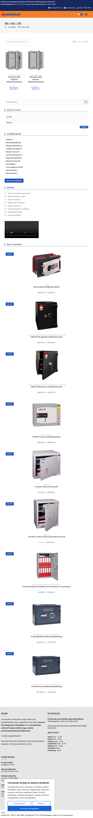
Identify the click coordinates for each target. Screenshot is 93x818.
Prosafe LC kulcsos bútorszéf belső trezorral (46, 537)
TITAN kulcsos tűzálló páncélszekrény (46, 686)
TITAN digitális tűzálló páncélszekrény (46, 636)
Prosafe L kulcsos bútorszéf (46, 487)
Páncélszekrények (13, 142)
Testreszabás (19, 803)
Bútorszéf (47, 485)
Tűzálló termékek (13, 149)
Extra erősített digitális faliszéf (47, 287)
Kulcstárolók (11, 170)
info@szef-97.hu (7, 765)
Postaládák (10, 164)
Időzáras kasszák (13, 161)
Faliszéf (46, 285)
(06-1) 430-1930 (19, 4)
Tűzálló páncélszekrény (49, 335)
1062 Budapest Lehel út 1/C (45, 2)
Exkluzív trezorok (12, 152)
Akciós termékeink (14, 181)
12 (78, 42)
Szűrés (84, 127)
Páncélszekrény (46, 435)
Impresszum (68, 815)
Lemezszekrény (56, 585)
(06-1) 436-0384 (11, 778)
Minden (85, 42)
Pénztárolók (11, 173)
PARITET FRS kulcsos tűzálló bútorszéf (46, 387)
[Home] (5, 27)
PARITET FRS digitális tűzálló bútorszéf (46, 337)
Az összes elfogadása (29, 808)
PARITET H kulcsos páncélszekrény (46, 437)
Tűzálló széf (61, 335)
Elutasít (41, 803)
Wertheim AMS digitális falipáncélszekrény (14, 79)
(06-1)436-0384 (50, 4)
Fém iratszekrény (44, 585)
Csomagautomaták (14, 167)
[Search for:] (89, 14)
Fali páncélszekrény (14, 75)
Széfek (9, 139)
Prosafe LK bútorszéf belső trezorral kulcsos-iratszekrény (46, 586)
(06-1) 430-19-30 (11, 771)
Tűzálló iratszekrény (34, 335)
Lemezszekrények (13, 155)
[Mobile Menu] (85, 14)
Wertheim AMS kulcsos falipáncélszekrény (36, 79)
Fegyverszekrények (14, 158)
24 (81, 42)
